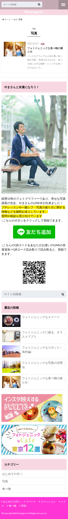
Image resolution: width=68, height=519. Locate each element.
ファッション (48, 501)
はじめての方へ (12, 473)
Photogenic (34, 12)
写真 (5, 481)
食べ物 (6, 488)
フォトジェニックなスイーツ (41, 317)
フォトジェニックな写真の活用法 (42, 365)
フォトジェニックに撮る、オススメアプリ (42, 334)
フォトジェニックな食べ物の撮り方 (42, 380)
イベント (31, 501)
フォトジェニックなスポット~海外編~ (41, 349)
